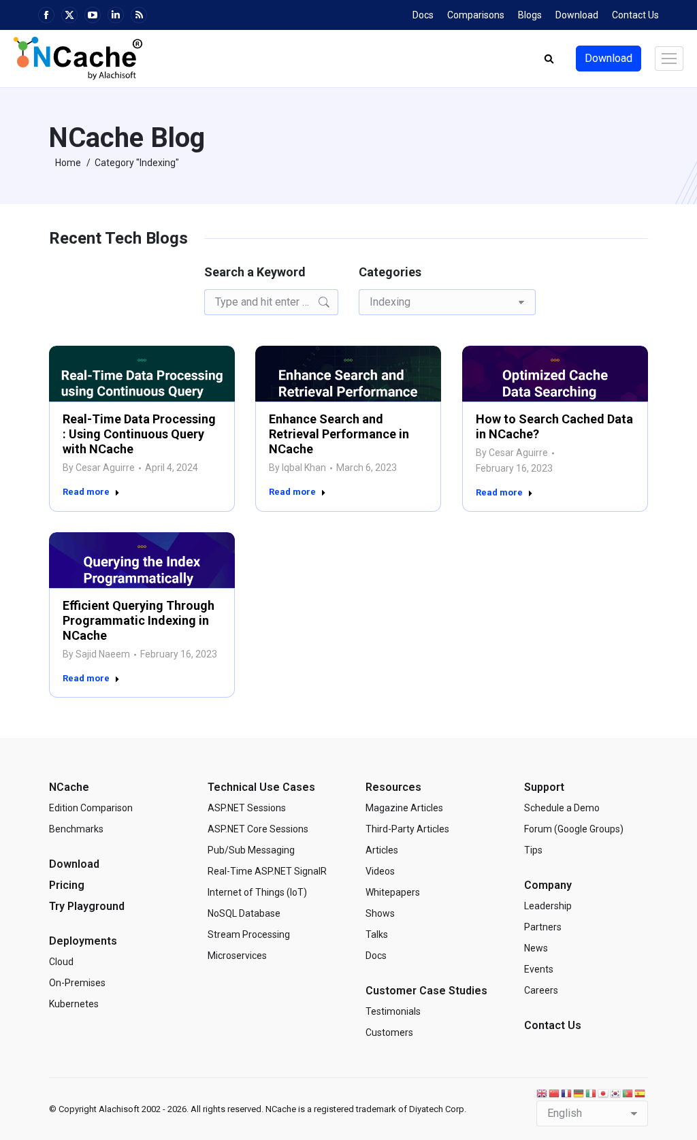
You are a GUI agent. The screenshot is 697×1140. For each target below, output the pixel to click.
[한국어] (616, 1093)
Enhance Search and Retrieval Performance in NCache (339, 434)
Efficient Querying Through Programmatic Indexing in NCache (138, 620)
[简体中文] (555, 1093)
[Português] (628, 1093)
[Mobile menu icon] (669, 58)
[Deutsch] (579, 1093)
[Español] (640, 1093)
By (99, 467)
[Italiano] (591, 1093)
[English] (542, 1093)
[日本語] (604, 1093)
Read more (86, 492)
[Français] (567, 1093)
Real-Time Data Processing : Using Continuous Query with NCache (139, 434)
